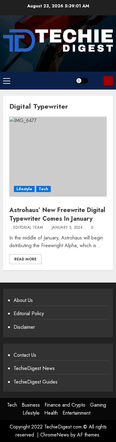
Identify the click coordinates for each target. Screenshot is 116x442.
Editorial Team (28, 227)
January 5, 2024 (67, 227)
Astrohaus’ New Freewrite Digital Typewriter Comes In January (57, 214)
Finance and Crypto (65, 404)
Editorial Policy (29, 313)
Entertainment (76, 412)
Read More (25, 259)
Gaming (98, 404)
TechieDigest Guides (36, 381)
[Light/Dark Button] (82, 81)
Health (51, 412)
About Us (23, 300)
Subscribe (108, 80)
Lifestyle (24, 189)
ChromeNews (54, 434)
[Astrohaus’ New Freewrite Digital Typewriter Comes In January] (58, 157)
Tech (43, 189)
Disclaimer (24, 327)
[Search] (97, 80)
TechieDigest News (34, 368)
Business (31, 404)
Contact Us (25, 355)
